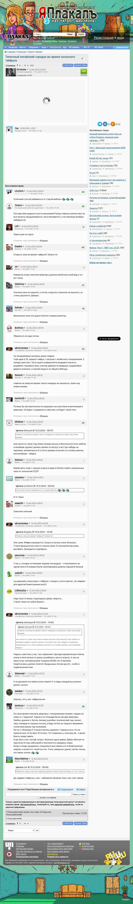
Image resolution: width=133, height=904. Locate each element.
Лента (22, 47)
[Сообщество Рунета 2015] (115, 858)
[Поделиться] (82, 58)
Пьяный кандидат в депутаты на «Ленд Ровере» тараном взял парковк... (105, 137)
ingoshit (95, 211)
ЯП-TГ (87, 47)
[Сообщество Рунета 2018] (108, 858)
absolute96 (96, 143)
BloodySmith (97, 229)
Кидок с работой (97, 226)
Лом (94, 176)
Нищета (93, 208)
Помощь (62, 41)
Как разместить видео (58, 851)
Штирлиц (21, 69)
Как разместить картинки (59, 849)
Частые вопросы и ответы (29, 851)
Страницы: (10, 65)
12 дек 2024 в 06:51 (35, 477)
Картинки (106, 193)
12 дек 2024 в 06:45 (33, 205)
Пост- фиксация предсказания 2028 (107, 147)
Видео (39, 52)
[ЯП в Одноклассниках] (113, 124)
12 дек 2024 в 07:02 (36, 673)
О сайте (37, 41)
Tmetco (18, 205)
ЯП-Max (80, 789)
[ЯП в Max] (119, 124)
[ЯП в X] (117, 124)
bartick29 (19, 398)
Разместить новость (57, 856)
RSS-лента (21, 854)
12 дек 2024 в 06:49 (35, 398)
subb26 (18, 573)
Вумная (95, 193)
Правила (72, 41)
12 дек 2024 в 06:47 (39, 348)
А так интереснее (98, 240)
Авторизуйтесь (28, 804)
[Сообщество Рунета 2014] (123, 858)
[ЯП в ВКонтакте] (105, 124)
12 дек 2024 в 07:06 (35, 705)
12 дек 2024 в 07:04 (34, 691)
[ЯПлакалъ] (18, 37)
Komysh (19, 375)
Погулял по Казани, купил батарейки (107, 197)
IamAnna (19, 705)
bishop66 (96, 204)
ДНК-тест (94, 190)
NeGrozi (19, 459)
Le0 (16, 226)
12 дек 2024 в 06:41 (37, 69)
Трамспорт (96, 236)
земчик (95, 161)
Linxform (19, 191)
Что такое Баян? (55, 843)
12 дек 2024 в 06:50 (34, 422)
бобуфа (18, 307)
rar (16, 266)
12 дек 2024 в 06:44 (35, 191)
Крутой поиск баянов (43, 38)
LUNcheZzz (20, 590)
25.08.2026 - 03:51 (28, 128)
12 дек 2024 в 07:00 (39, 614)
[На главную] (5, 47)
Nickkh (95, 251)
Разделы (13, 47)
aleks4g (95, 186)
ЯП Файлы (74, 47)
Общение (33, 47)
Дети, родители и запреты (102, 255)
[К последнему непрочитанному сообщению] (32, 65)
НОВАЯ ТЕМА (81, 65)
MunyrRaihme (21, 758)
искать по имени (48, 797)
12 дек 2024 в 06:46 (33, 307)
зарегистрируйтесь (64, 804)
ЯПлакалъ (44, 241)
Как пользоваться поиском (60, 846)
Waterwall (20, 673)
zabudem (19, 477)
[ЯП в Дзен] (109, 124)
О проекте (21, 843)
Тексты (111, 154)
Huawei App (88, 849)
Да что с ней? (96, 233)
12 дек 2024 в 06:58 (36, 555)
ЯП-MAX (99, 47)
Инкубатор (55, 47)
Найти (81, 34)
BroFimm (19, 327)
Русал (92, 173)
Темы (70, 34)
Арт (65, 47)
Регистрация (104, 37)
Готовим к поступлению (101, 165)
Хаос (44, 47)
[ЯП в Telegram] (100, 124)
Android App (88, 846)
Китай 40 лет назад (99, 158)
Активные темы (49, 41)
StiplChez (19, 284)
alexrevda (19, 555)
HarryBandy (97, 243)
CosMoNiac (96, 169)
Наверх (125, 899)
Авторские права (24, 849)
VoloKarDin (96, 222)
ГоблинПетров (98, 154)
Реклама (37, 43)
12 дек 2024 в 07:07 (39, 759)
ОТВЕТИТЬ (68, 65)
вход (120, 37)
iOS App (86, 843)
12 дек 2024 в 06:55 (34, 503)
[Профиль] (11, 72)
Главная (11, 52)
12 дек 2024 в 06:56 (39, 523)
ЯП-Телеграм (64, 789)
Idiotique (19, 421)
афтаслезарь (21, 348)
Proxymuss (96, 258)
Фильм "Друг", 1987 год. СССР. (104, 247)
